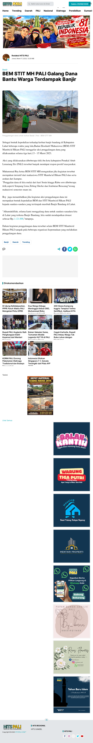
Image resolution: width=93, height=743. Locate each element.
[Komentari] (3, 249)
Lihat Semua (7, 420)
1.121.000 (18, 218)
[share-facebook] (64, 249)
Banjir (5, 69)
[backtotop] (46, 720)
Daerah (28, 10)
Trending (16, 10)
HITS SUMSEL (36, 729)
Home (5, 10)
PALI (38, 10)
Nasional (48, 10)
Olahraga (61, 10)
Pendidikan (75, 10)
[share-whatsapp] (75, 249)
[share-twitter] (69, 249)
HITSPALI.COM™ (20, 732)
